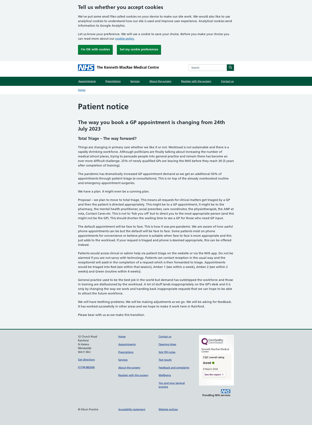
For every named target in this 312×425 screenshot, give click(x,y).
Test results (165, 359)
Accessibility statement (131, 409)
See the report (213, 374)
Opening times (167, 344)
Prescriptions (113, 81)
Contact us (227, 81)
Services (135, 81)
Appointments (87, 81)
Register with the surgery (196, 81)
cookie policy (124, 38)
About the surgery (160, 81)
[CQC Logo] (212, 344)
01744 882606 (86, 367)
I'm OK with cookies (95, 49)
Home (81, 90)
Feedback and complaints (174, 367)
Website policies (168, 409)
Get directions (86, 359)
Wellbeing (165, 375)
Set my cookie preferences (139, 49)
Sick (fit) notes (167, 352)
